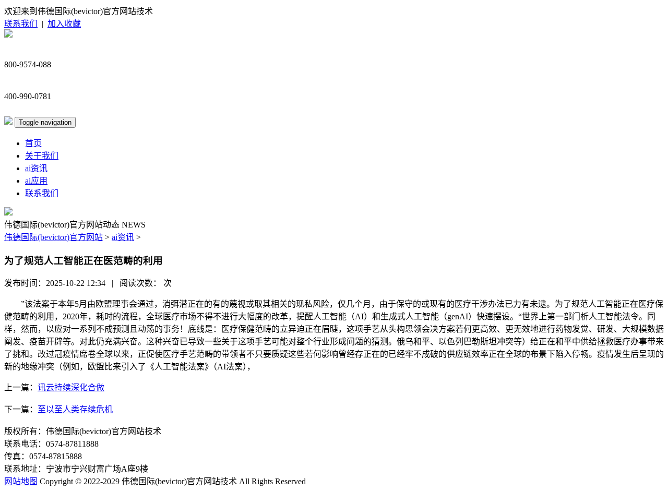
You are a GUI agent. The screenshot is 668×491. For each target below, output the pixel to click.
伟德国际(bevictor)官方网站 (53, 237)
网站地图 (21, 481)
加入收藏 (64, 23)
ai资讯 (36, 168)
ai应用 (36, 180)
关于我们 (41, 155)
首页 (33, 143)
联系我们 (21, 23)
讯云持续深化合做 (71, 387)
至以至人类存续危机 (75, 409)
